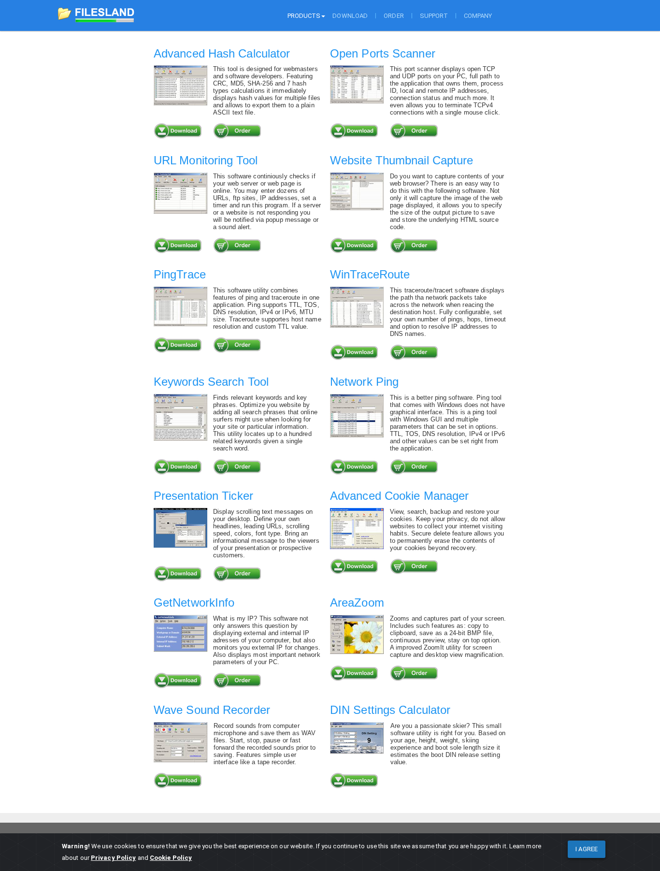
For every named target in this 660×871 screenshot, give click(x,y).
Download (350, 15)
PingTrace (180, 274)
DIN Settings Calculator (390, 709)
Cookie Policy (171, 857)
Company (478, 15)
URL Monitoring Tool (206, 160)
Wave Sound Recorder (212, 709)
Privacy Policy (113, 857)
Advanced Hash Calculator (222, 53)
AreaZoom (357, 602)
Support (434, 15)
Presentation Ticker (203, 495)
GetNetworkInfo (194, 602)
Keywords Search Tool (211, 381)
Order (394, 15)
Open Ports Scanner (382, 53)
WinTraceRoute (370, 274)
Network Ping (364, 381)
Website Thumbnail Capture (401, 160)
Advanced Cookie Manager (399, 495)
